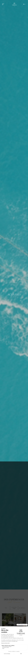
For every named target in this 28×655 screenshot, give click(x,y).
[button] (24, 4)
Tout (6, 607)
